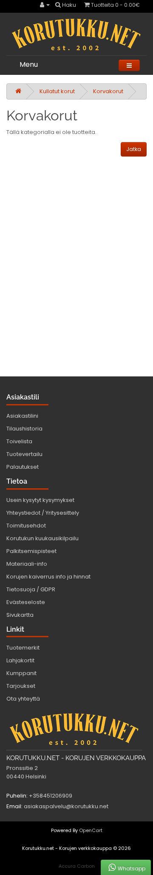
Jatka (133, 149)
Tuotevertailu (24, 454)
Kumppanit (21, 673)
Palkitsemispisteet (31, 551)
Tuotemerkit (23, 648)
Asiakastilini (22, 416)
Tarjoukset (20, 686)
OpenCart (90, 830)
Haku (68, 5)
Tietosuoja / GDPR (30, 589)
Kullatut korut (57, 91)
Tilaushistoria (24, 429)
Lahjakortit (20, 660)
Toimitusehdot (26, 526)
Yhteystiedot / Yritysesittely (42, 513)
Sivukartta (20, 615)
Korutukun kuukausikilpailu (42, 538)
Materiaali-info (26, 564)
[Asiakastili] (45, 5)
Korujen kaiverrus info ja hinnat (48, 577)
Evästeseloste (25, 602)
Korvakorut (108, 91)
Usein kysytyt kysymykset (40, 500)
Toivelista (19, 441)
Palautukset (22, 467)
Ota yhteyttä (23, 699)
